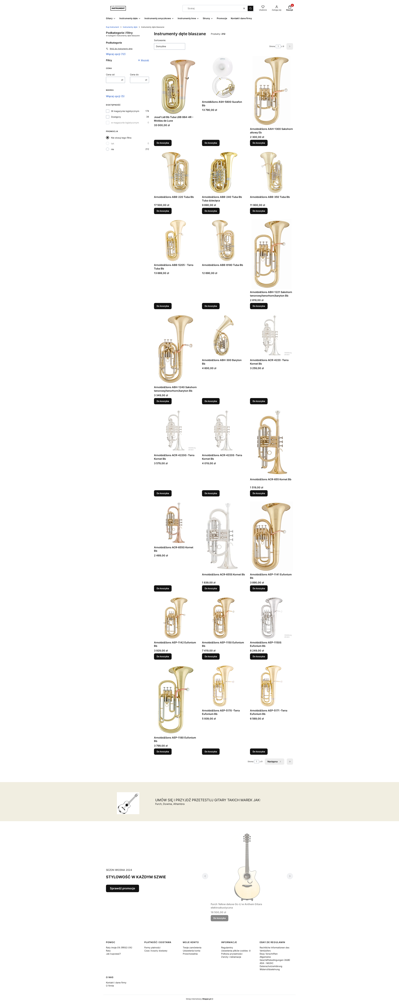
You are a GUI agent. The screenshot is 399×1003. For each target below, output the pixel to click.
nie (112, 149)
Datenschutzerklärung (271, 966)
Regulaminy (227, 947)
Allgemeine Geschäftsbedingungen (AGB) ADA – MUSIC (275, 960)
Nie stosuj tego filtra (121, 137)
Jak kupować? (113, 953)
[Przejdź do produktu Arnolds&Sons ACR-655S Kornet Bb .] (223, 536)
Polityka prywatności (231, 953)
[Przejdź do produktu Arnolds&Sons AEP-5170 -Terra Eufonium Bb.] (223, 686)
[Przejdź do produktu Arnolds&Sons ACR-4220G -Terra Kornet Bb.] (175, 430)
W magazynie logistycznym (125, 111)
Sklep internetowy (198, 999)
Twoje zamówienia (192, 947)
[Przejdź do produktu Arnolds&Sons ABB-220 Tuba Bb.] (175, 172)
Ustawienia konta (191, 950)
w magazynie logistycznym (125, 122)
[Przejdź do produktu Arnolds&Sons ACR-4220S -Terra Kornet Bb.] (223, 430)
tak (112, 143)
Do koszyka (163, 143)
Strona (272, 46)
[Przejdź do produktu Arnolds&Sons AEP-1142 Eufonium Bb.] (175, 618)
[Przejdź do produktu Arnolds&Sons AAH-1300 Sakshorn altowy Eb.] (271, 91)
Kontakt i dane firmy (116, 982)
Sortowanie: (160, 40)
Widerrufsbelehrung (270, 969)
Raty (108, 950)
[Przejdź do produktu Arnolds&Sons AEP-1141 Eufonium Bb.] (271, 536)
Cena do (134, 74)
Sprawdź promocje (122, 888)
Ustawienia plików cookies (234, 950)
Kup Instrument (112, 27)
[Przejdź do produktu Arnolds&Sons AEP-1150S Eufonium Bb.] (271, 618)
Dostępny (116, 117)
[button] (250, 8)
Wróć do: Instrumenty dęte (121, 48)
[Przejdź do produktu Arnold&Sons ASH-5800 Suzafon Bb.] (223, 77)
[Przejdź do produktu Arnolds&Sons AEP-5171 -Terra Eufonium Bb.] (271, 686)
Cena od (110, 74)
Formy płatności (152, 947)
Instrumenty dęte (130, 27)
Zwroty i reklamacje (231, 957)
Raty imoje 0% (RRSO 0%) (119, 947)
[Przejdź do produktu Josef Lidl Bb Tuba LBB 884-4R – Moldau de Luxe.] (175, 85)
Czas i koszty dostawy (155, 950)
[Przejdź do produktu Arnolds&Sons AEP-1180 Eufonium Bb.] (175, 700)
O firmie (110, 985)
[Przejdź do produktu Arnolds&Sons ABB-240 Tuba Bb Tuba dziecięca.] (223, 172)
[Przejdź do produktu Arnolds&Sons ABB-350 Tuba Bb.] (271, 172)
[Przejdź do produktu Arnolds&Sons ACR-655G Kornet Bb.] (175, 522)
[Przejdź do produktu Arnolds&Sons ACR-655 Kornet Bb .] (271, 442)
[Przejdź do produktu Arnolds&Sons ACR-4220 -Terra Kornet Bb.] (271, 335)
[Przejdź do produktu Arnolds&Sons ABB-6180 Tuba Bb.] (223, 240)
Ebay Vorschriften (269, 953)
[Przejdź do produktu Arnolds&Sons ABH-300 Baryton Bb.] (223, 335)
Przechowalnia (190, 953)
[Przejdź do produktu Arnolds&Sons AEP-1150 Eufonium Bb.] (223, 618)
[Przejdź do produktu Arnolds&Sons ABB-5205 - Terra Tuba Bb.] (175, 240)
